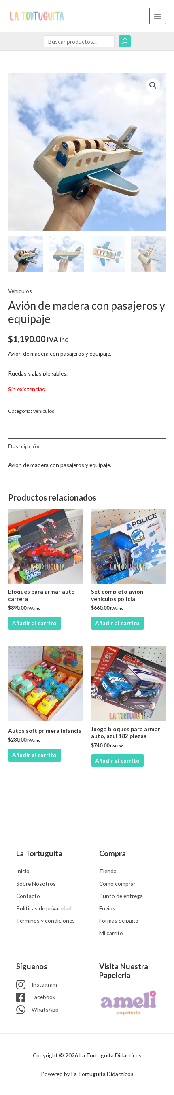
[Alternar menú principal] (157, 16)
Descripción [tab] (24, 446)
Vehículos (20, 290)
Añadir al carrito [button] (34, 623)
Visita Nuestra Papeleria (123, 971)
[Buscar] (125, 41)
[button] (153, 85)
